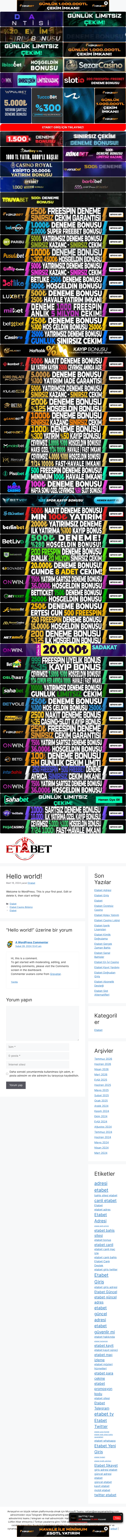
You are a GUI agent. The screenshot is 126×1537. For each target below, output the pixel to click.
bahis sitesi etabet (105, 1195)
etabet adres (102, 1209)
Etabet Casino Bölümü (21, 907)
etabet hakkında (104, 1336)
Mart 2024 (100, 1152)
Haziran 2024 (102, 1137)
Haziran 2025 (102, 1085)
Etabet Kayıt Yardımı (106, 967)
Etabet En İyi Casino (106, 962)
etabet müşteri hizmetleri (103, 1366)
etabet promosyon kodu (103, 1388)
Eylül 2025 (100, 1079)
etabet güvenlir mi (104, 1328)
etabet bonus (102, 1240)
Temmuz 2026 (103, 1058)
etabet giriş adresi (105, 1287)
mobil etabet (102, 1490)
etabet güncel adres (105, 1299)
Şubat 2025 (101, 1095)
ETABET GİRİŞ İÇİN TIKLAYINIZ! (63, 127)
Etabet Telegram (101, 1405)
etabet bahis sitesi (104, 1232)
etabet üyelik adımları (102, 1461)
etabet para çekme (103, 1375)
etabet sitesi (102, 1398)
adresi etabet (101, 1187)
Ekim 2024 (100, 1116)
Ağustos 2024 (103, 1126)
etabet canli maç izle (104, 1251)
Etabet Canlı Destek (102, 1263)
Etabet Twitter (101, 1423)
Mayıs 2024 (101, 1142)
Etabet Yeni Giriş (105, 1448)
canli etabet (105, 1200)
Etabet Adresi (102, 890)
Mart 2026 (100, 1074)
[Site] (63, 214)
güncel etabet (103, 1482)
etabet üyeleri (99, 1457)
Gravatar (55, 974)
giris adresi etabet (105, 1469)
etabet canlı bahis (105, 1257)
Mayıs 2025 (101, 1090)
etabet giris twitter (106, 1269)
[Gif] (63, 350)
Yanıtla (14, 982)
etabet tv (104, 1414)
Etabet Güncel (105, 1292)
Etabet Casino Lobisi (107, 920)
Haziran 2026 (102, 1064)
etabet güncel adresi (100, 1313)
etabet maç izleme (103, 1357)
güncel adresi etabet (102, 1476)
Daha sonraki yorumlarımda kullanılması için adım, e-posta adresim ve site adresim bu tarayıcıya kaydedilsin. (44, 1073)
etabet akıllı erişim (101, 1226)
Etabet (13, 903)
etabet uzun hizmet (101, 1432)
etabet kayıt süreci (106, 1350)
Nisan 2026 (101, 1069)
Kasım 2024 (101, 1111)
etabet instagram (101, 1341)
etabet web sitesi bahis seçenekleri (103, 1436)
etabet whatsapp (105, 1440)
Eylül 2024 (100, 1121)
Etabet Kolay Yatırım (106, 915)
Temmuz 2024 (103, 1132)
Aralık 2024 (101, 1105)
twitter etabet (105, 1495)
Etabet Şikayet (106, 1465)
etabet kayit (104, 1345)
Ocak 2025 (101, 1100)
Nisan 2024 (101, 1147)
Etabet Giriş (101, 895)
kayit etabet (101, 1486)
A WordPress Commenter (31, 942)
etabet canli (103, 1245)
